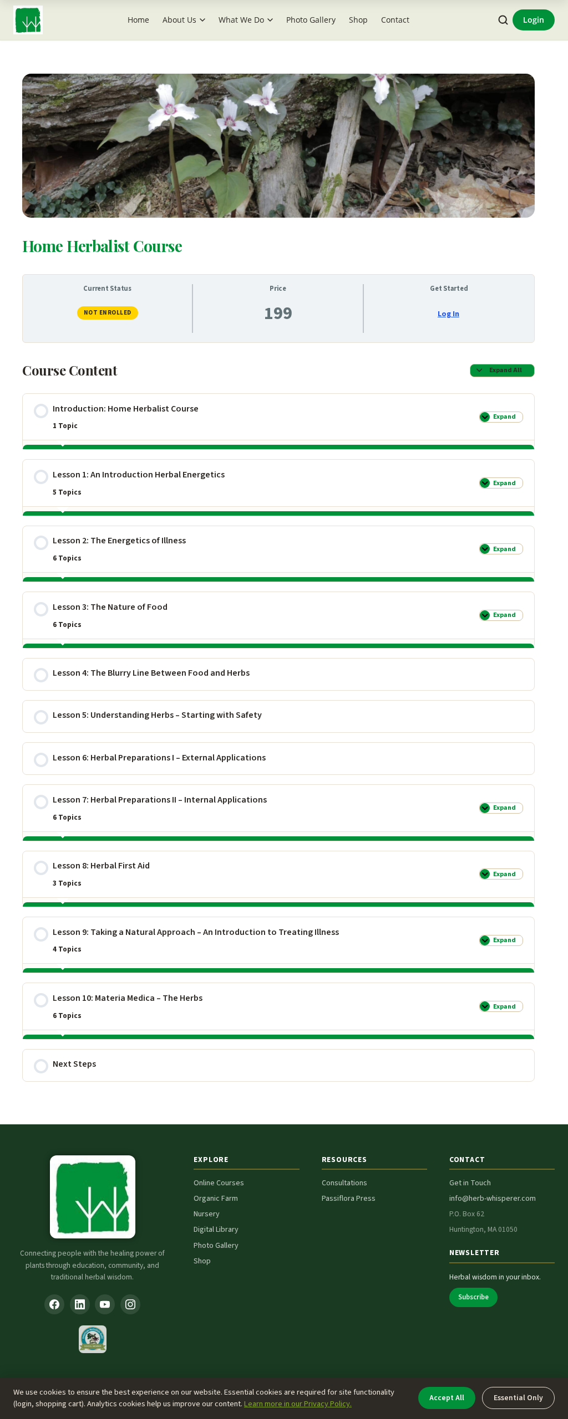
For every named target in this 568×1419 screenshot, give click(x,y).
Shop (358, 19)
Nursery (207, 1214)
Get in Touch (470, 1183)
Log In (448, 314)
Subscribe (473, 1297)
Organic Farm (216, 1198)
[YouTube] (105, 1304)
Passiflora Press (349, 1198)
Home (138, 19)
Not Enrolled (107, 313)
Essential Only (518, 1397)
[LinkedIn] (80, 1304)
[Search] (503, 20)
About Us (179, 19)
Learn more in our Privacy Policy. (298, 1404)
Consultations (344, 1183)
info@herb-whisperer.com (492, 1198)
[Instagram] (130, 1304)
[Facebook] (54, 1304)
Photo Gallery (311, 19)
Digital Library (216, 1229)
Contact (395, 19)
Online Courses (219, 1183)
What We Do (241, 19)
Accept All (446, 1397)
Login (533, 19)
